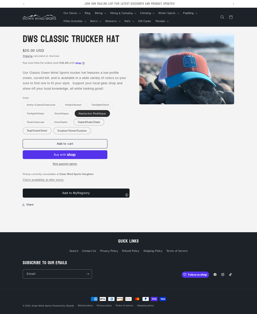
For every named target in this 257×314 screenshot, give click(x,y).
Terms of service (124, 305)
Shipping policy (145, 305)
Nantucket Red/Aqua (92, 113)
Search (73, 250)
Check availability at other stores (43, 179)
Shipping (28, 56)
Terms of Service (177, 250)
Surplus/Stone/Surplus (72, 130)
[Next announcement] (233, 4)
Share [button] (30, 204)
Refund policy (85, 305)
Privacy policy (104, 305)
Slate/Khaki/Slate (89, 122)
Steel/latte (63, 122)
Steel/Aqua (63, 114)
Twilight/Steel (102, 105)
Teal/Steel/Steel (37, 130)
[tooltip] (127, 195)
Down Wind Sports (42, 306)
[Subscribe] (87, 274)
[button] (71, 13)
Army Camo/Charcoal (43, 105)
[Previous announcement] (24, 4)
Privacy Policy (109, 250)
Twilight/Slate (37, 114)
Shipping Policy (153, 250)
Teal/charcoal (37, 122)
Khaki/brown (75, 105)
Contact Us (89, 250)
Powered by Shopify (63, 306)
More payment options (65, 164)
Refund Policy (131, 250)
